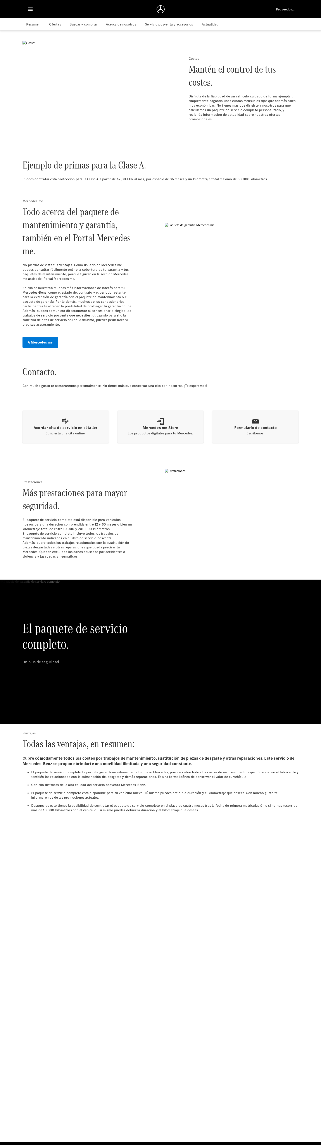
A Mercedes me (40, 342)
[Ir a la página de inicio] (160, 9)
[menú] (30, 9)
